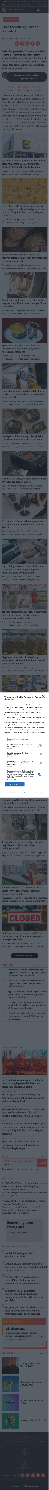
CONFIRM (14, 784)
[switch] (40, 745)
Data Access (24, 793)
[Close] (44, 697)
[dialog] (24, 745)
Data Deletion (11, 793)
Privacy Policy (38, 793)
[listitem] (24, 740)
